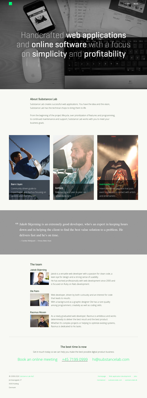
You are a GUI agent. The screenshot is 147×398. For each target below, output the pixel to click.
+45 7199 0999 (75, 359)
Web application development (120, 376)
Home (126, 4)
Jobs (135, 376)
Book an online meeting (37, 359)
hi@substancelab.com (110, 359)
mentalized (101, 380)
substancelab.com (115, 380)
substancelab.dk (131, 380)
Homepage (102, 376)
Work (136, 4)
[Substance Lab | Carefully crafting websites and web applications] (10, 3)
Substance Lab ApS (27, 376)
